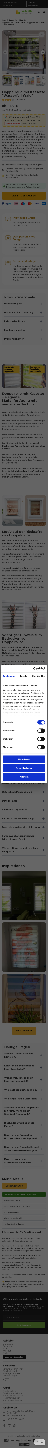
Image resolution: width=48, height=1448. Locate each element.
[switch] (41, 730)
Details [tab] (23, 676)
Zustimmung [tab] (9, 676)
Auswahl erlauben (24, 768)
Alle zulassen (24, 759)
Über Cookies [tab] (38, 676)
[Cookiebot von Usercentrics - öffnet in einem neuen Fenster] (34, 669)
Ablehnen (24, 777)
